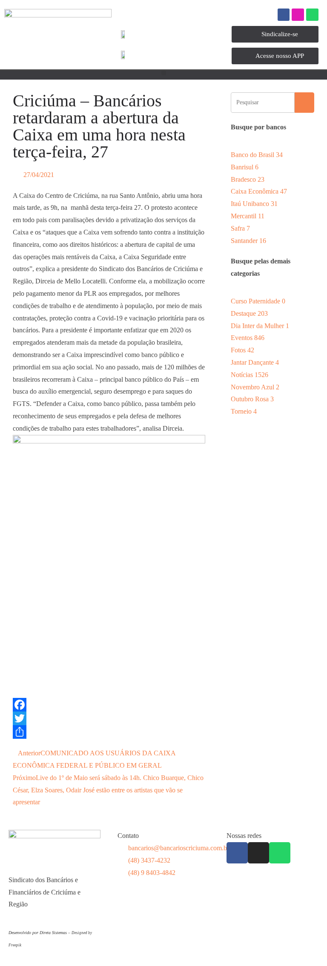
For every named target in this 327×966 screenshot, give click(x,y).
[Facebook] (284, 15)
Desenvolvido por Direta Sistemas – (40, 932)
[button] (163, 73)
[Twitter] (109, 718)
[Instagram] (298, 15)
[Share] (109, 732)
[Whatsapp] (312, 15)
